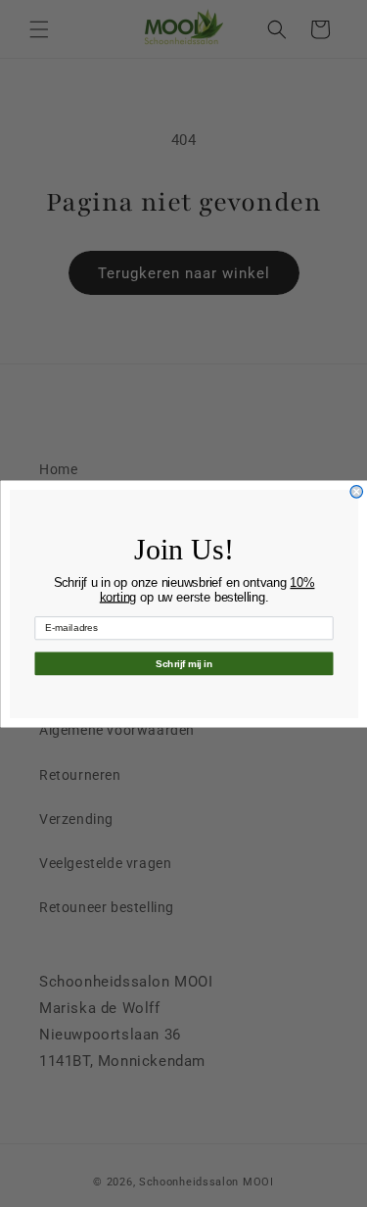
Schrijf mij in (183, 662)
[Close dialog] (356, 491)
